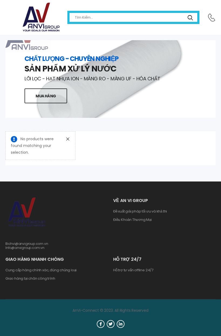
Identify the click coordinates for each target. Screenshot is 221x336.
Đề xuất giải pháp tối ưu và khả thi (140, 211)
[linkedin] (121, 324)
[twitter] (111, 324)
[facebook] (101, 324)
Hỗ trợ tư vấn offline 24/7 (133, 270)
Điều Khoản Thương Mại (132, 220)
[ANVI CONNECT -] (40, 17)
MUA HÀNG (46, 96)
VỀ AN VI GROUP (130, 200)
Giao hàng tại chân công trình (30, 278)
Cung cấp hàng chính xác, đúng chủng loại (41, 270)
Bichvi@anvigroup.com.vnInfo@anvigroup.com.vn (26, 245)
